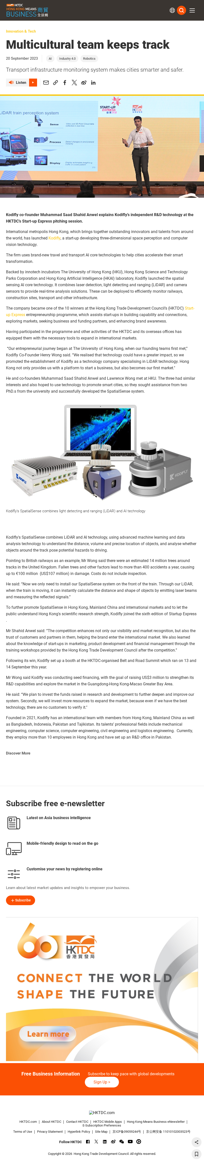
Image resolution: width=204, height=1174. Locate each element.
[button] (192, 10)
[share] (197, 1142)
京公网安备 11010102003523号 (168, 1131)
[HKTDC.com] (102, 1112)
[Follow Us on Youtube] (130, 1141)
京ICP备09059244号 (126, 1131)
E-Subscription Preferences (102, 1125)
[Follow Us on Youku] (138, 1141)
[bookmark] (197, 1154)
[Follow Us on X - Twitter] (96, 1141)
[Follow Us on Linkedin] (104, 1141)
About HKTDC (51, 1122)
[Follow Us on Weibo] (113, 1141)
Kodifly (54, 238)
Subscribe (23, 900)
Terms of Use (22, 1131)
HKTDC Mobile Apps (107, 1122)
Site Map (101, 1131)
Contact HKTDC (77, 1122)
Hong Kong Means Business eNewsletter (156, 1122)
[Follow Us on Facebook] (88, 1141)
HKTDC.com (28, 1122)
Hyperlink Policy (79, 1131)
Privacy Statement (50, 1131)
